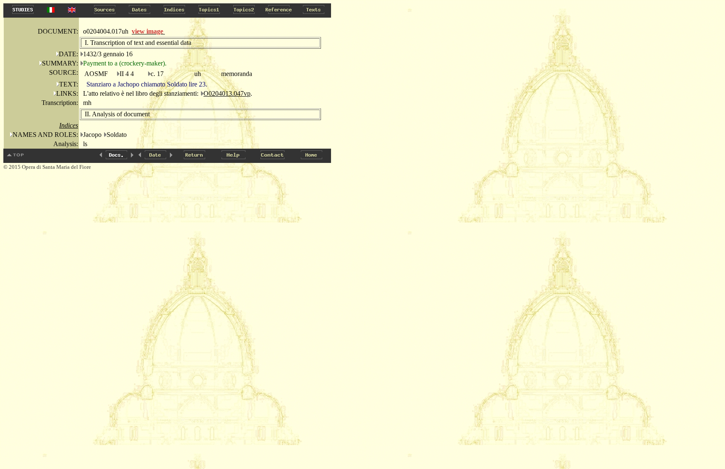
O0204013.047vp (226, 93)
